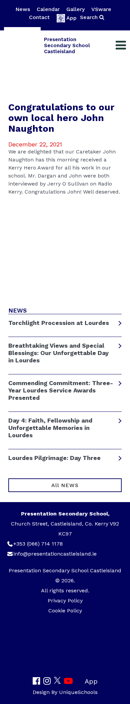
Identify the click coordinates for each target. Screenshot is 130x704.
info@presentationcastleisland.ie (55, 554)
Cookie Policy (65, 610)
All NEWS (64, 485)
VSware (101, 9)
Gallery (75, 9)
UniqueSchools (78, 692)
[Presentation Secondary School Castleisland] (22, 45)
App (71, 18)
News (22, 9)
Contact (39, 17)
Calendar (48, 9)
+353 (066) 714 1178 (38, 544)
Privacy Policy (65, 600)
